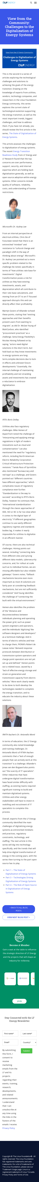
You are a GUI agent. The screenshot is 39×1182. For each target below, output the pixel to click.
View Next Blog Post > (18, 917)
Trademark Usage (9, 1169)
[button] (35, 3)
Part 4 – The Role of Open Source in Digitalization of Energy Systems (21, 889)
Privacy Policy (8, 1128)
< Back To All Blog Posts (19, 909)
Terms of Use (22, 1174)
